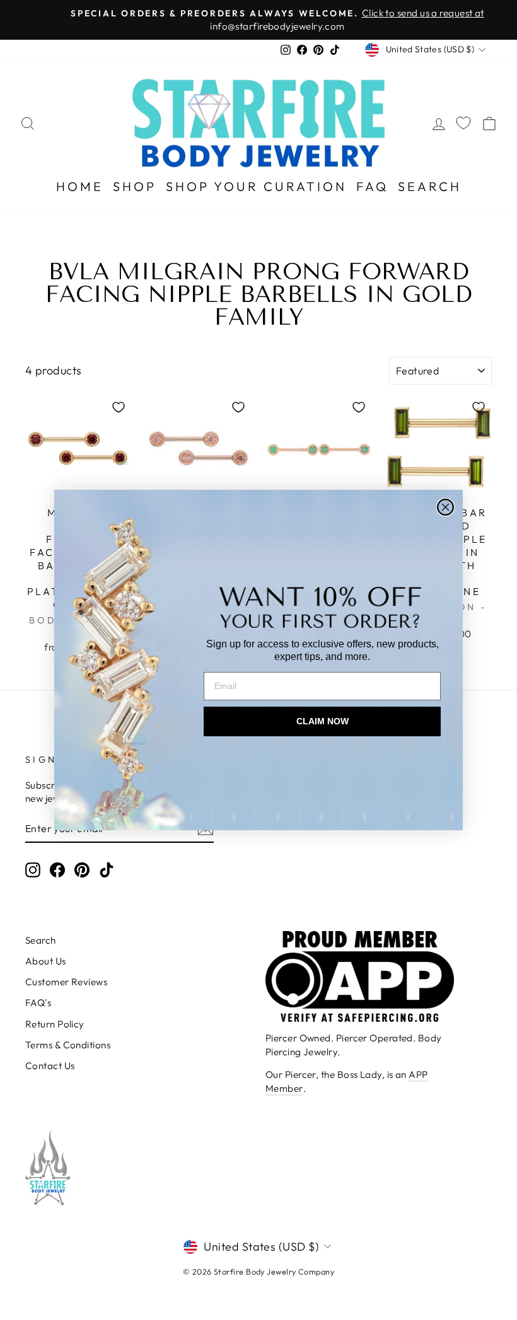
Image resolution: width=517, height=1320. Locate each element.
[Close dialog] (445, 507)
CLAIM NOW (322, 721)
